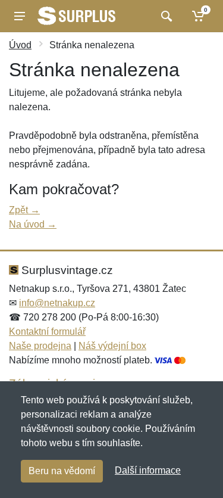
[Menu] (19, 16)
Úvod (20, 45)
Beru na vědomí (62, 471)
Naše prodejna (40, 346)
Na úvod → (32, 224)
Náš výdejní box (112, 346)
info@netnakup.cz (57, 303)
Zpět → (24, 210)
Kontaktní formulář (47, 331)
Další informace (148, 470)
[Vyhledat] (165, 16)
